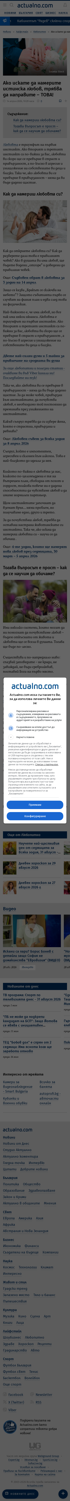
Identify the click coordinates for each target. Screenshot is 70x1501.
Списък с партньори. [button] (46, 764)
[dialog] (35, 750)
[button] (35, 737)
